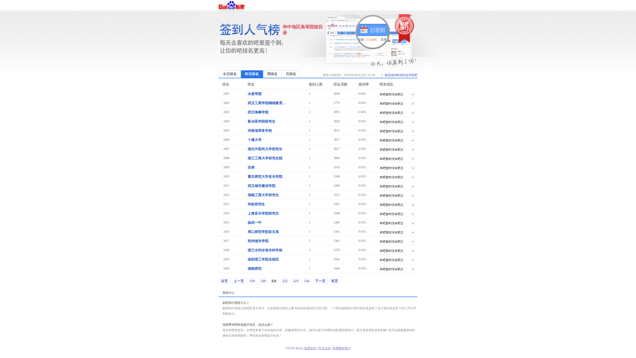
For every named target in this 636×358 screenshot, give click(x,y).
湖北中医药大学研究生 (265, 149)
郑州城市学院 (258, 241)
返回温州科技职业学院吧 (401, 75)
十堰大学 (255, 140)
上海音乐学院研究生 (263, 213)
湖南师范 (255, 268)
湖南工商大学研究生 (263, 195)
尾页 (334, 281)
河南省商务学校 (260, 131)
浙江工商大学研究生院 (265, 158)
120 (263, 281)
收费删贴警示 (342, 348)
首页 (224, 281)
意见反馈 (324, 348)
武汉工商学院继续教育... (266, 103)
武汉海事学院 (258, 112)
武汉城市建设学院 (262, 186)
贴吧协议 (310, 348)
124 (306, 281)
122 (284, 281)
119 (252, 281)
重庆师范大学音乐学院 (265, 177)
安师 (251, 167)
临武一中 (255, 222)
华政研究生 (256, 204)
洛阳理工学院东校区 (263, 259)
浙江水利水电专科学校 (265, 250)
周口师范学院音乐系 (263, 232)
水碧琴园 (255, 94)
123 (295, 281)
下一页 (320, 281)
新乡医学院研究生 (262, 121)
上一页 (239, 281)
